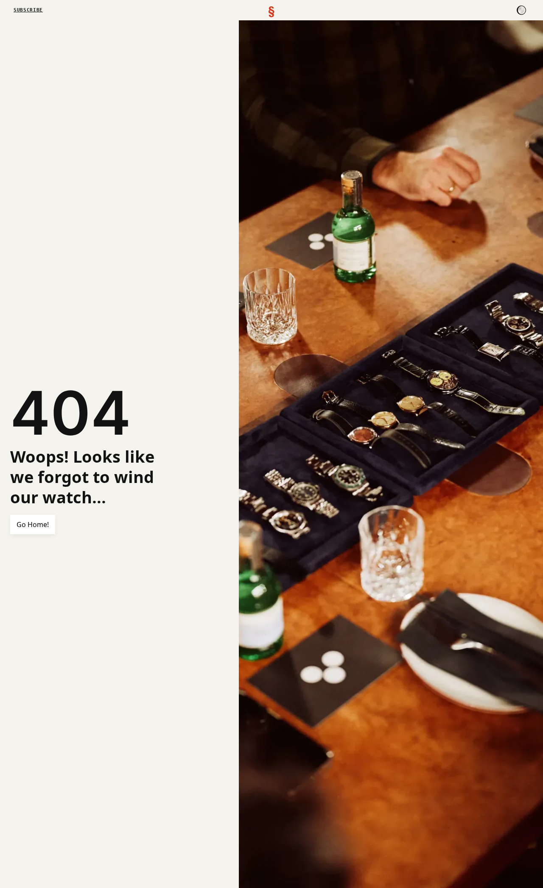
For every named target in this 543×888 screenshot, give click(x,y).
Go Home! (33, 524)
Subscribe (28, 10)
